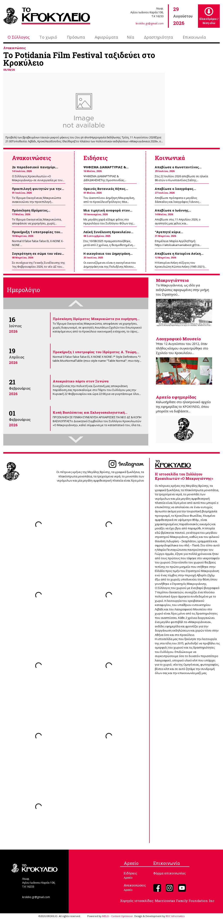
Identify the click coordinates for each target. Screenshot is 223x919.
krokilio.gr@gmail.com (150, 23)
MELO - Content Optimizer (117, 916)
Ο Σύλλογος (19, 37)
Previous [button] (75, 303)
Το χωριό (48, 37)
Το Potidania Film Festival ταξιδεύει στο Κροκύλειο (79, 59)
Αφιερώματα (106, 37)
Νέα (130, 37)
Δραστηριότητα (158, 37)
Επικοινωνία (194, 37)
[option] (75, 324)
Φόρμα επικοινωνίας (169, 873)
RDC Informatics (175, 916)
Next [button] (75, 440)
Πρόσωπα (76, 37)
